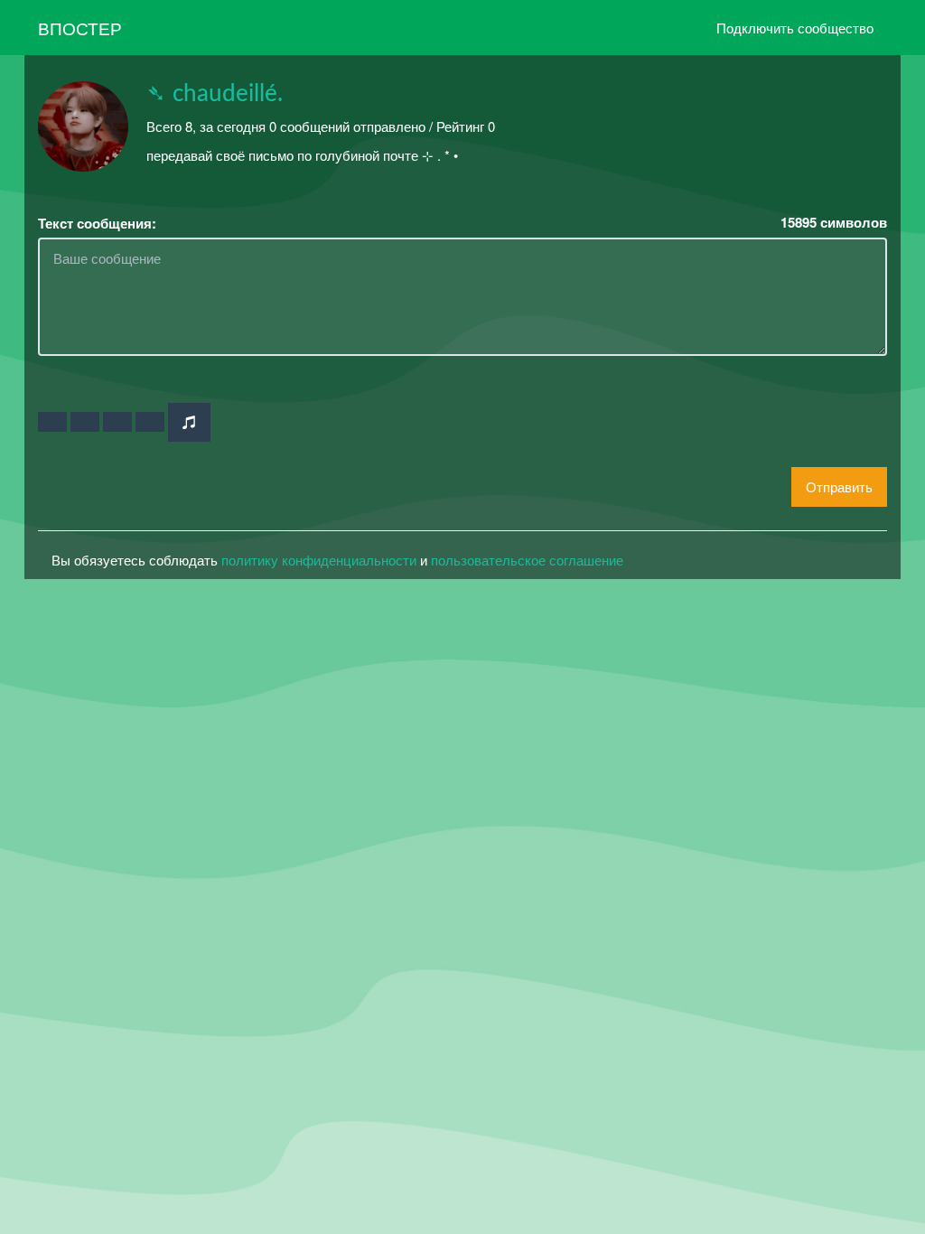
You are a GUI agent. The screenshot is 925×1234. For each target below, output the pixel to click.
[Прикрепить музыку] (189, 422)
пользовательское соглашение (527, 559)
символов (833, 222)
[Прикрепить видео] (84, 422)
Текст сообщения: (97, 223)
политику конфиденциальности (318, 559)
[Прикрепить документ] (149, 422)
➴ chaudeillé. (214, 94)
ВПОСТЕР (80, 27)
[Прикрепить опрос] (117, 422)
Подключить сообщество (795, 27)
